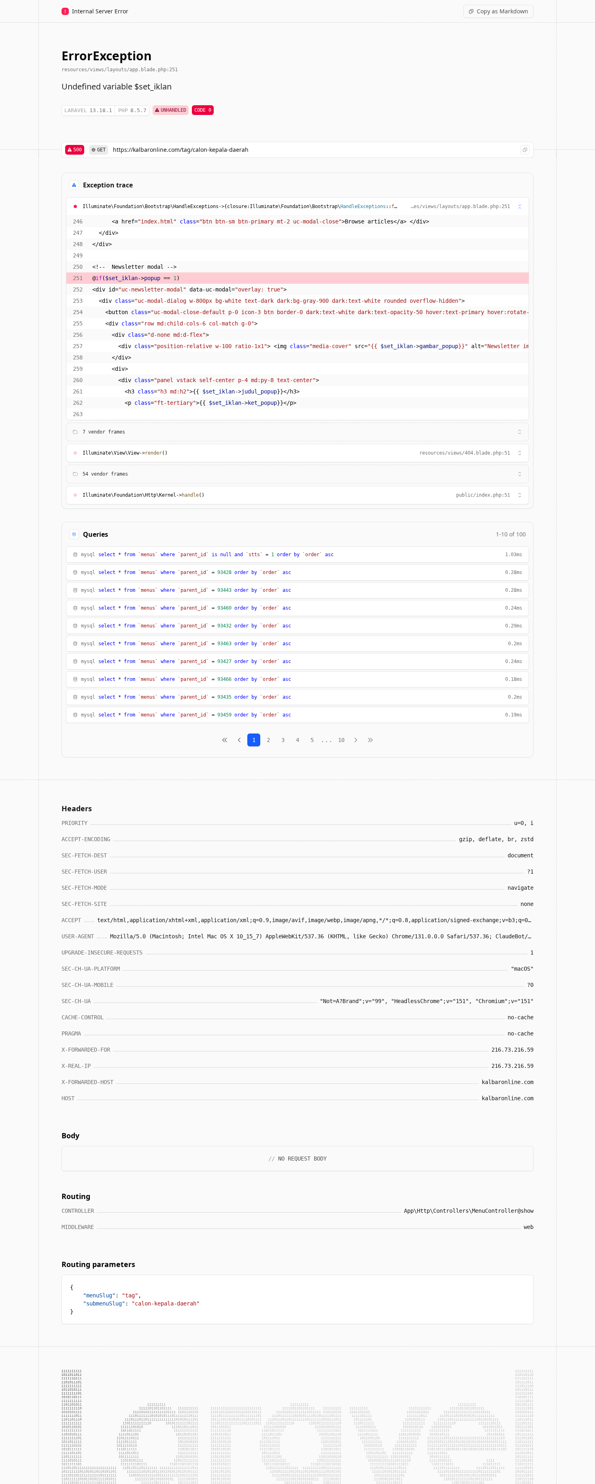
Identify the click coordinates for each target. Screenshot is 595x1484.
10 (341, 740)
